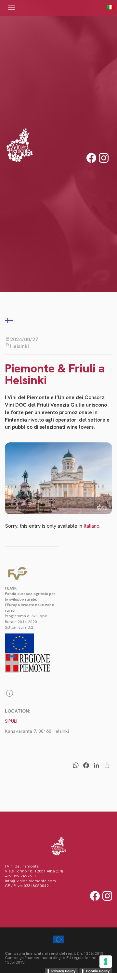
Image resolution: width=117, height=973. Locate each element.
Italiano (91, 525)
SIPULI (11, 721)
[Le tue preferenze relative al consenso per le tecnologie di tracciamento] (105, 961)
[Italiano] (107, 7)
